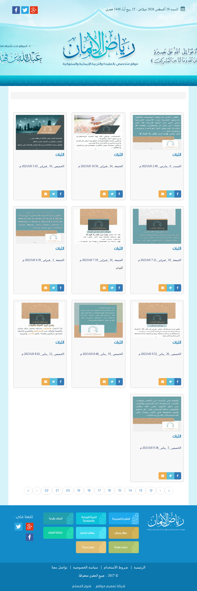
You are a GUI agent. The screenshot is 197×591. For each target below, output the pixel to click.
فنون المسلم (81, 586)
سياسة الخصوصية (85, 567)
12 (151, 490)
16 (109, 490)
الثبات (176, 155)
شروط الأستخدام (116, 567)
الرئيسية (139, 567)
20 (68, 490)
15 (119, 490)
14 (130, 490)
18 (89, 490)
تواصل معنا (59, 567)
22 (47, 490)
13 (140, 490)
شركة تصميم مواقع (110, 586)
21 (57, 490)
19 (78, 490)
